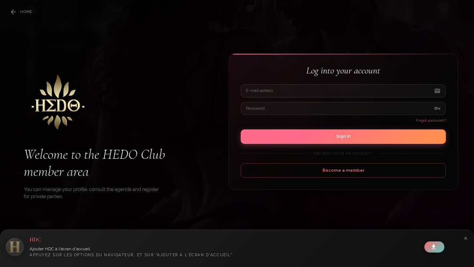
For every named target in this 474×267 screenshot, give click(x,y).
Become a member (343, 170)
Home (26, 12)
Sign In (343, 136)
